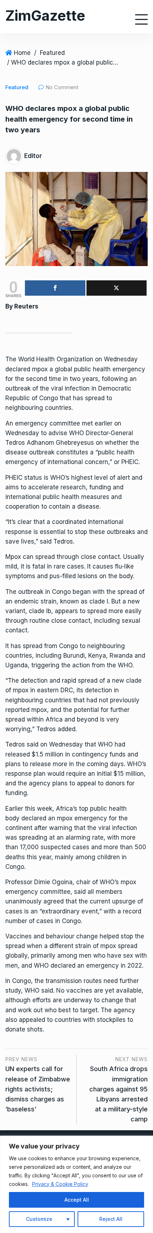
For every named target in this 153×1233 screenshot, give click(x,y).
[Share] (55, 288)
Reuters (26, 306)
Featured (52, 52)
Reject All (110, 1219)
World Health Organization (55, 359)
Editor (33, 155)
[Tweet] (116, 288)
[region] (76, 1184)
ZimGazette (45, 15)
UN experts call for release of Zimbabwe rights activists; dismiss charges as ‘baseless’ (37, 1089)
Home (22, 52)
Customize (39, 1219)
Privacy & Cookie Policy (60, 1184)
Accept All (76, 1200)
